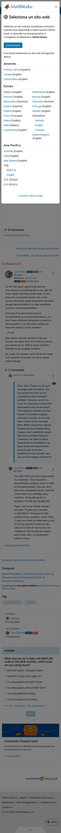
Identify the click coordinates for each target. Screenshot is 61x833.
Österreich (37, 101)
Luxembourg (10, 130)
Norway (36, 96)
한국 (6, 184)
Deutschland (10, 101)
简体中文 (11, 170)
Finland (8, 111)
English (39, 125)
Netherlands (38, 92)
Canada (8, 74)
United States (11, 79)
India (6, 156)
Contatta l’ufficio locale (30, 195)
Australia (8, 151)
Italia (6, 125)
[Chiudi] (56, 6)
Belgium (8, 92)
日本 (6, 179)
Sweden (36, 111)
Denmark (8, 96)
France (7, 115)
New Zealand (10, 160)
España (8, 106)
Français (39, 130)
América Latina (12, 69)
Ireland (7, 120)
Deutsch (39, 120)
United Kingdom (40, 134)
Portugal (37, 106)
